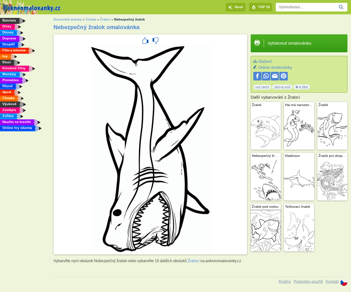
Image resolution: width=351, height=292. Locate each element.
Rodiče (285, 282)
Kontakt (332, 282)
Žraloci (105, 19)
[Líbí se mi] (145, 41)
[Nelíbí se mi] (155, 41)
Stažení (265, 61)
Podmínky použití (308, 282)
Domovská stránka (67, 19)
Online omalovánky (275, 67)
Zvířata (90, 19)
